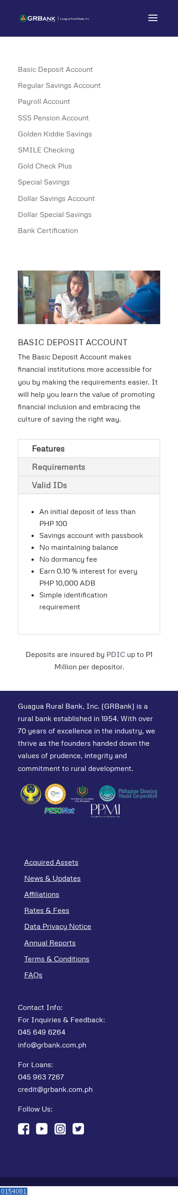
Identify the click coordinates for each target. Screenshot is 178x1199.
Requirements (58, 466)
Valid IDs (49, 485)
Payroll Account (44, 101)
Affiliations (41, 894)
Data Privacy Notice (57, 926)
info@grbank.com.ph (52, 1044)
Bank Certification (48, 230)
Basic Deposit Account (55, 69)
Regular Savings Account (59, 85)
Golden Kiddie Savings (55, 133)
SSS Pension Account (53, 117)
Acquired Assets (51, 862)
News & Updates (52, 878)
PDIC (115, 654)
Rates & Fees (46, 910)
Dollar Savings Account (56, 198)
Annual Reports (50, 942)
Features (48, 448)
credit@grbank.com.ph (55, 1089)
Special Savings (44, 181)
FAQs (33, 974)
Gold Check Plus (45, 165)
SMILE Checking (46, 149)
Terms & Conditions (56, 958)
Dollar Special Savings (55, 214)
